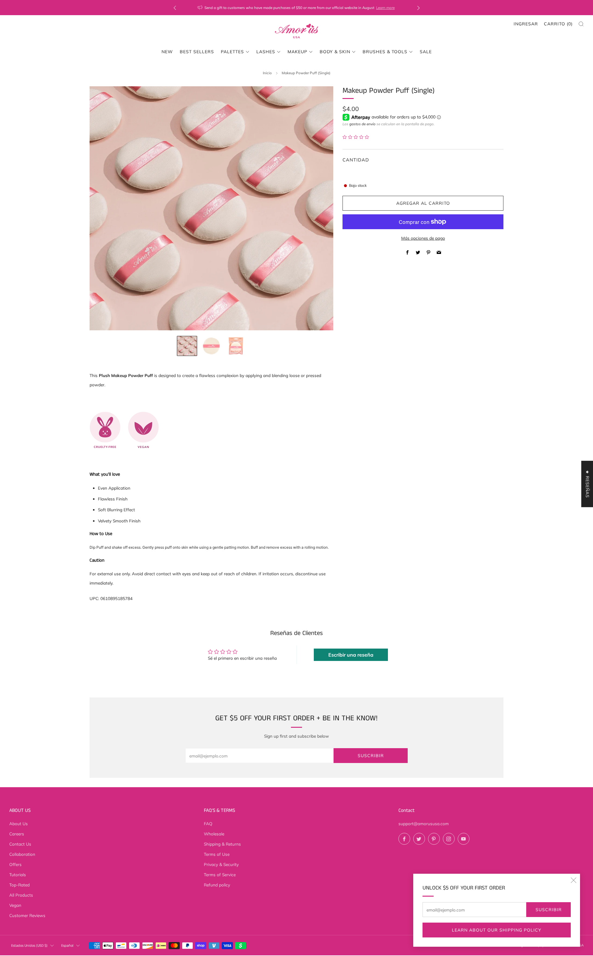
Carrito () (558, 24)
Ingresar (526, 24)
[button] (356, 136)
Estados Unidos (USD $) (29, 945)
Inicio (267, 73)
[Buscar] (581, 24)
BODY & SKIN (335, 51)
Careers (16, 833)
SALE (426, 51)
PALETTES (232, 51)
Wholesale (214, 833)
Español (67, 945)
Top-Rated (19, 884)
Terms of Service (220, 874)
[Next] (418, 7)
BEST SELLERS (197, 51)
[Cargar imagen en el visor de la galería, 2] (211, 346)
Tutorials (17, 874)
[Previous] (175, 7)
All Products (21, 895)
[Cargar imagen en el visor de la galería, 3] (236, 346)
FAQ (208, 823)
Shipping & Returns (222, 844)
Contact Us (20, 844)
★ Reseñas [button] (587, 484)
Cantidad (356, 160)
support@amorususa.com (423, 823)
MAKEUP (297, 51)
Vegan (15, 905)
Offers (15, 864)
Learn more (385, 7)
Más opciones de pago (423, 238)
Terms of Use (216, 854)
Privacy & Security (221, 864)
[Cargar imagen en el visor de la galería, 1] (187, 346)
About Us (18, 823)
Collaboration (22, 854)
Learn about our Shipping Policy (496, 930)
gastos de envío (362, 124)
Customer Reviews (27, 915)
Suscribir (549, 909)
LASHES (265, 51)
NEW (167, 51)
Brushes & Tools (385, 51)
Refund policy (217, 884)
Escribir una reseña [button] (350, 655)
